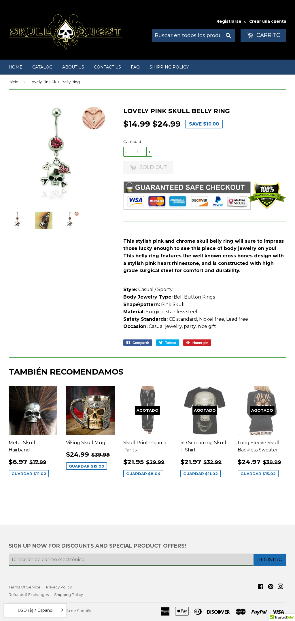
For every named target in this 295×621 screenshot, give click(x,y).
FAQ (135, 67)
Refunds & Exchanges (29, 594)
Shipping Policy (169, 67)
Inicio (13, 81)
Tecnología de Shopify (70, 610)
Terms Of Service (25, 587)
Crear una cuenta (267, 21)
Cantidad (132, 141)
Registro (270, 559)
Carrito (268, 35)
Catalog (42, 67)
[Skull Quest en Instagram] (280, 587)
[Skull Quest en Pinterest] (271, 587)
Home (15, 67)
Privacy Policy (59, 587)
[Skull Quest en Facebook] (261, 587)
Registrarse (228, 21)
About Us (73, 67)
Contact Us (107, 67)
